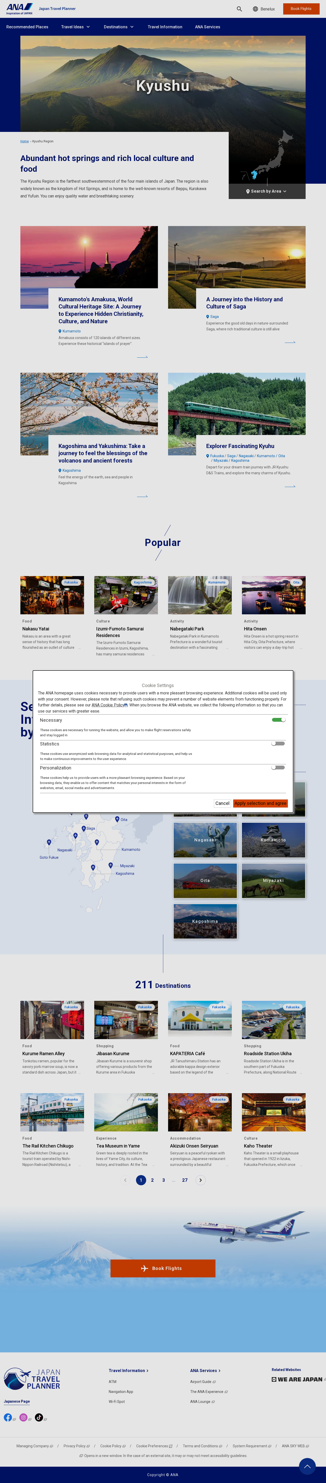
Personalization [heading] (55, 767)
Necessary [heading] (51, 719)
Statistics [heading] (49, 743)
